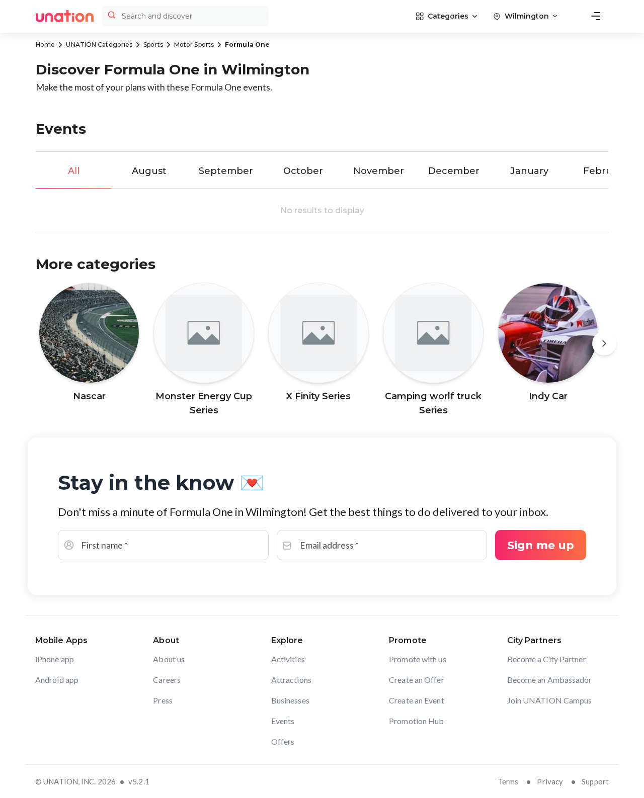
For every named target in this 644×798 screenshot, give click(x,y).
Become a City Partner (546, 659)
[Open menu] (595, 16)
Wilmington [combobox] (527, 16)
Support (595, 781)
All (73, 170)
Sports (153, 44)
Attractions (291, 679)
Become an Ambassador (549, 679)
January (529, 170)
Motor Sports (194, 44)
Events (283, 721)
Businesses (290, 700)
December (453, 170)
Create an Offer (416, 679)
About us (169, 659)
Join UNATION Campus (549, 700)
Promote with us (417, 659)
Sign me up (540, 545)
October (303, 170)
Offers (283, 741)
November (378, 170)
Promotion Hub (416, 721)
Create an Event (416, 700)
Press (163, 700)
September (226, 170)
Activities (288, 659)
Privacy (550, 781)
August (149, 170)
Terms (508, 781)
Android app (56, 679)
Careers (167, 679)
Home (45, 44)
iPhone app (54, 659)
